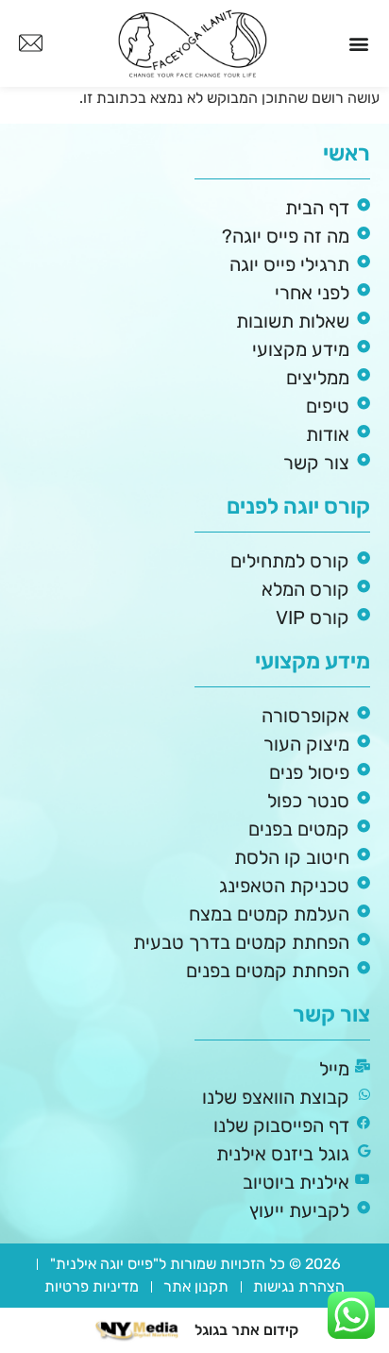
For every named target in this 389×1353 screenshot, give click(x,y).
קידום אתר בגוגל (246, 1330)
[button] (359, 43)
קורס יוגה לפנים (298, 506)
